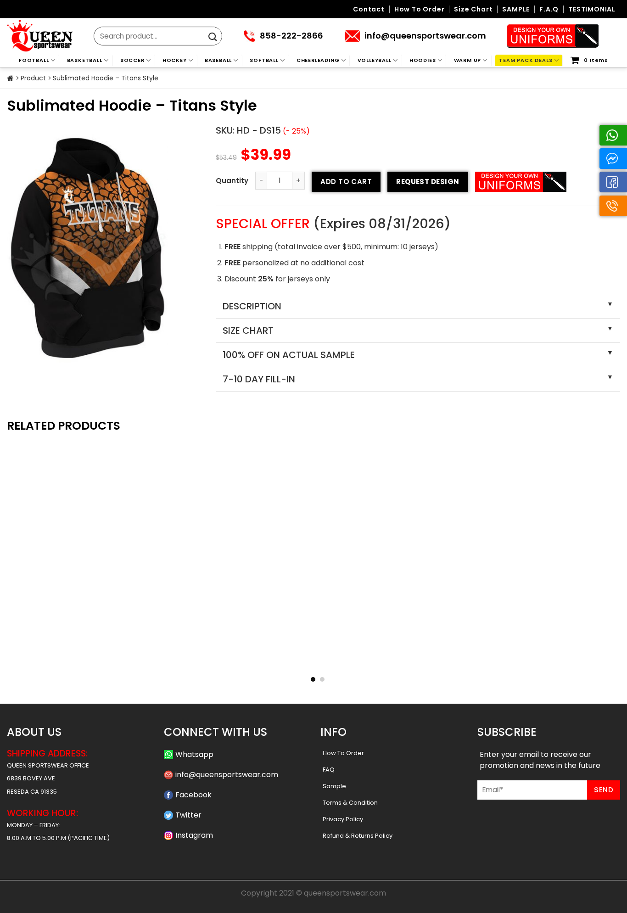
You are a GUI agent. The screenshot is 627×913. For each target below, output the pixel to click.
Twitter (188, 815)
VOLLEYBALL (375, 60)
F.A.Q (549, 9)
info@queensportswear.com (226, 774)
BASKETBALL (84, 60)
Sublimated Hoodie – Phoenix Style (313, 660)
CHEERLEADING (318, 60)
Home (10, 78)
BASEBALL (218, 60)
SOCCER (132, 60)
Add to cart (346, 181)
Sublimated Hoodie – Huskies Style (438, 660)
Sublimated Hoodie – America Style (189, 660)
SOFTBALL (264, 60)
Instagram (194, 835)
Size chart (473, 9)
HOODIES (422, 60)
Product (33, 78)
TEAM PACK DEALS (525, 60)
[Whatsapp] (613, 135)
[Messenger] (613, 158)
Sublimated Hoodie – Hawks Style (64, 660)
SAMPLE (516, 9)
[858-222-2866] (613, 206)
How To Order (343, 753)
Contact (369, 9)
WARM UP (467, 60)
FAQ (329, 769)
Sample (334, 786)
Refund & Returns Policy (357, 835)
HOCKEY (174, 60)
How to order (419, 9)
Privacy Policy (343, 819)
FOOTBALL (34, 60)
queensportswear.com (345, 893)
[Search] (213, 37)
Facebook (193, 795)
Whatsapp (194, 754)
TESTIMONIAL (592, 9)
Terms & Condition (350, 802)
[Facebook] (613, 182)
